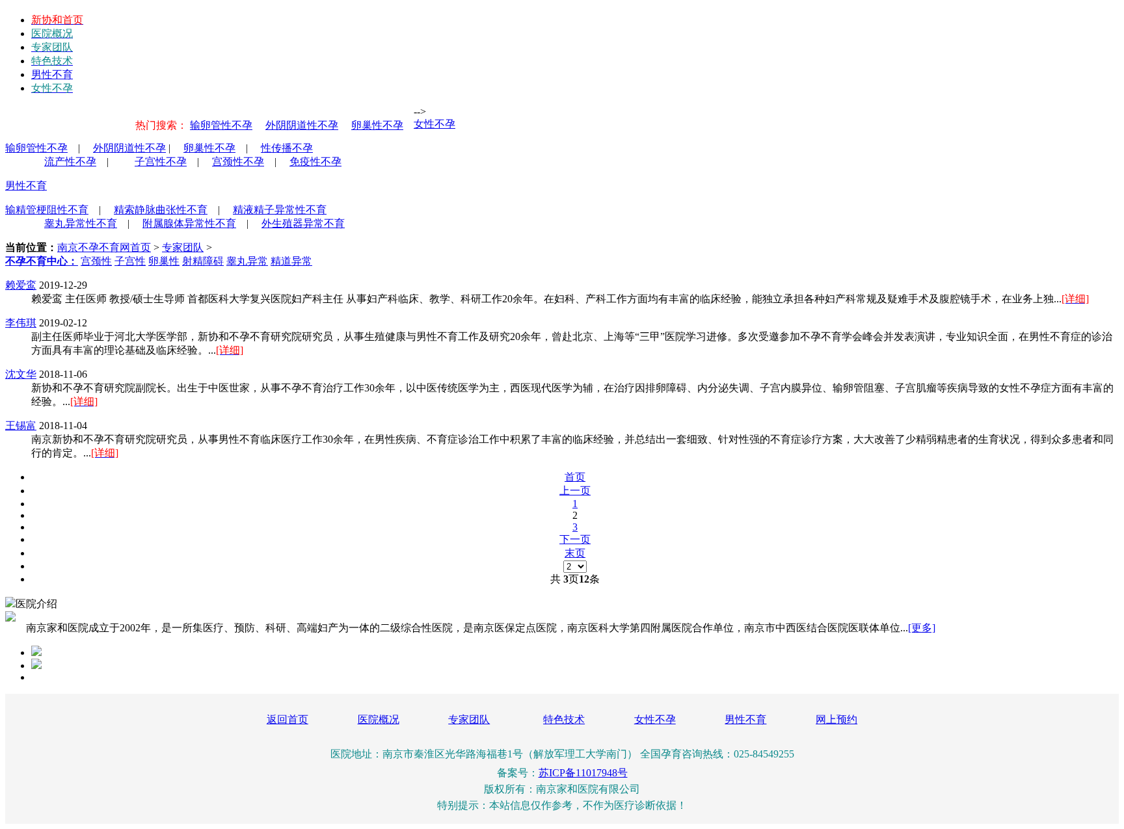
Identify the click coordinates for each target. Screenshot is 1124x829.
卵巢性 (164, 261)
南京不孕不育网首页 (104, 247)
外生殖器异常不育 (303, 223)
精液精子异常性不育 (280, 209)
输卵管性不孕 (221, 125)
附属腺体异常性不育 (189, 223)
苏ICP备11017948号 (583, 772)
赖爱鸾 (20, 285)
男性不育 (52, 74)
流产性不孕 (70, 161)
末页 (575, 553)
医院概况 (378, 719)
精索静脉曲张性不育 (160, 209)
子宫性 (130, 261)
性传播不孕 (287, 147)
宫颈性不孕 (238, 161)
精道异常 (291, 261)
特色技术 (564, 719)
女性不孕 (434, 123)
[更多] (921, 627)
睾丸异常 (247, 261)
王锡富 (20, 425)
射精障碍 (203, 261)
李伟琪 (20, 322)
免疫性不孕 (315, 161)
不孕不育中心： (41, 261)
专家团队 (183, 247)
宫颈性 (96, 261)
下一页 (575, 539)
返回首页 (287, 719)
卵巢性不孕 (377, 125)
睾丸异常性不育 (80, 223)
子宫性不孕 (161, 161)
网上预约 (836, 719)
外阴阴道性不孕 (301, 125)
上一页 (575, 490)
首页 (575, 476)
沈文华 (20, 374)
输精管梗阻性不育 (46, 209)
